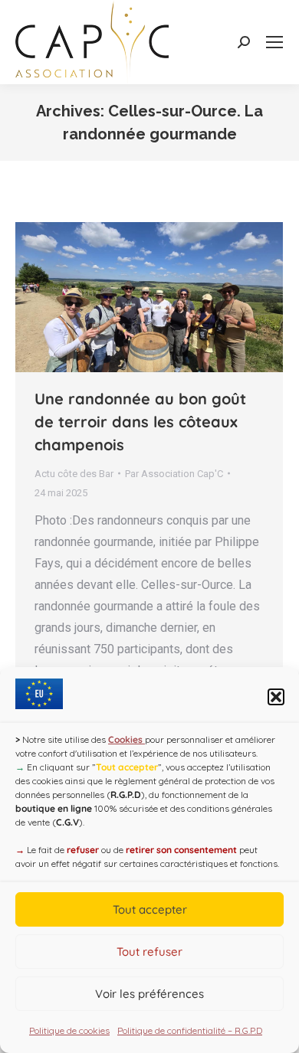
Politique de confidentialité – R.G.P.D (189, 1030)
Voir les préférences (149, 993)
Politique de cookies (69, 1030)
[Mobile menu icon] (274, 42)
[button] (276, 697)
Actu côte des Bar (73, 473)
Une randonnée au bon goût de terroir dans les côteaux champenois (140, 421)
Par (174, 473)
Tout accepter (150, 909)
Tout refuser (149, 951)
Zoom (129, 297)
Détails (170, 297)
